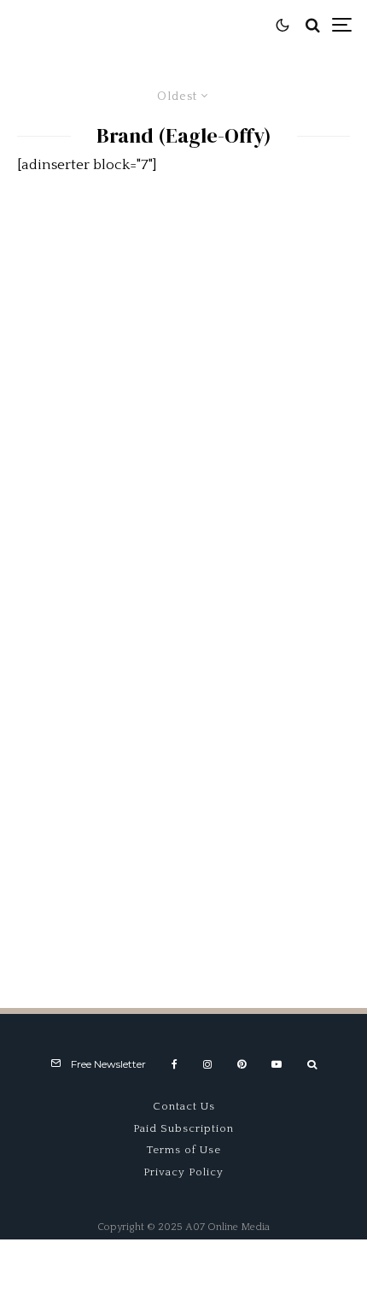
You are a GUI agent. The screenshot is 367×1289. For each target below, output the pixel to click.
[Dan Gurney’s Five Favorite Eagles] (183, 327)
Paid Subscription (183, 1128)
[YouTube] (276, 1064)
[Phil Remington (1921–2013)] (183, 831)
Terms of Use (184, 1150)
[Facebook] (174, 1064)
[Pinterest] (241, 1064)
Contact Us (184, 1106)
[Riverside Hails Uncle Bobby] (183, 579)
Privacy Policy (183, 1172)
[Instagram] (207, 1064)
